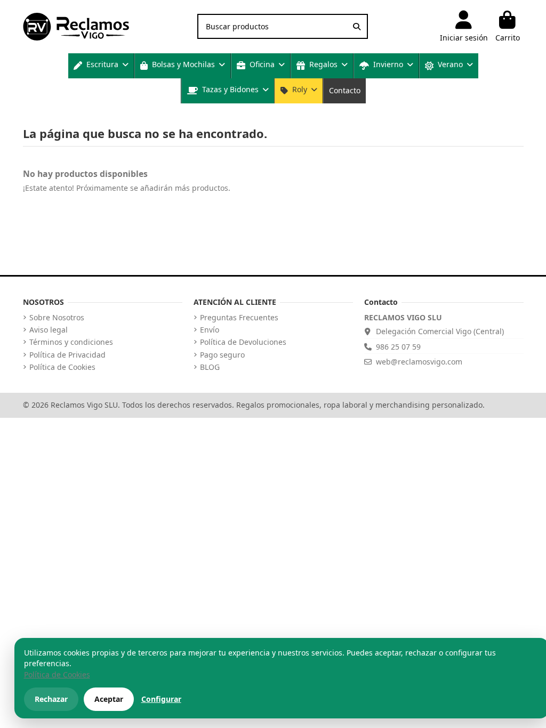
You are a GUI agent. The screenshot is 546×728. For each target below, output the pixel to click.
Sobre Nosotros (56, 317)
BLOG (210, 367)
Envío (209, 330)
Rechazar (51, 699)
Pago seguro (222, 355)
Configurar (161, 699)
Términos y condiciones (71, 342)
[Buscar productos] (357, 26)
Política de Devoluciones (243, 342)
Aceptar (108, 699)
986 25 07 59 (398, 347)
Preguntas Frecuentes (239, 317)
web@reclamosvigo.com (419, 362)
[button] (101, 65)
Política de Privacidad (67, 355)
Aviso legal (48, 330)
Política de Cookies (62, 367)
